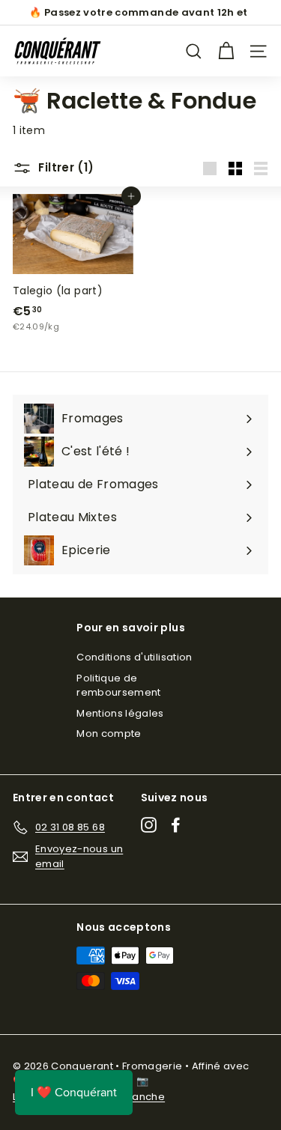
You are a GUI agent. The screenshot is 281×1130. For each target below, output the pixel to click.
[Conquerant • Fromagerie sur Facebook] (176, 825)
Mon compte (109, 733)
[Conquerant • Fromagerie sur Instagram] (149, 825)
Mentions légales (120, 713)
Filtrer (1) (64, 167)
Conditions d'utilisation (134, 657)
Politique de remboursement (118, 685)
